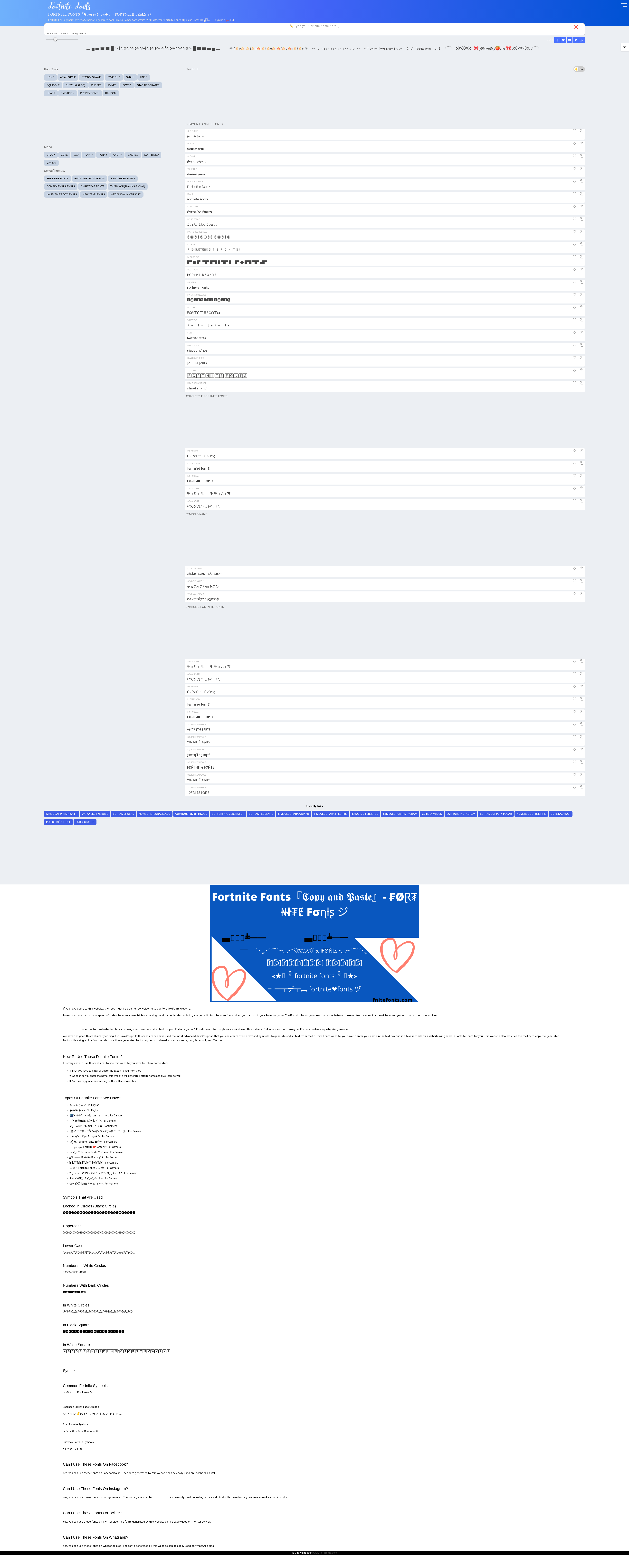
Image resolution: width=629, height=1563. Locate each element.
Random (110, 93)
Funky (103, 154)
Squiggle (53, 85)
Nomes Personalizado (154, 813)
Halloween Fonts (123, 178)
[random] (625, 47)
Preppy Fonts (89, 93)
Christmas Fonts (92, 186)
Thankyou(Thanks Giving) (127, 186)
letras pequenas (261, 813)
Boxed (127, 85)
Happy (89, 154)
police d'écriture (58, 822)
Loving (51, 162)
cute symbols (432, 813)
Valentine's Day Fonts (62, 194)
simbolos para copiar (293, 813)
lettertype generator (228, 813)
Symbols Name (92, 77)
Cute (64, 154)
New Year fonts (94, 194)
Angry (117, 154)
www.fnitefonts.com (325, 1552)
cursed (96, 85)
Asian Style (68, 77)
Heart (51, 93)
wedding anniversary (126, 194)
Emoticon (67, 93)
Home (50, 77)
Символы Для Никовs (191, 813)
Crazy (51, 154)
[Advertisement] (384, 97)
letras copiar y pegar (496, 813)
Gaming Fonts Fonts (61, 186)
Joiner (112, 85)
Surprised (151, 154)
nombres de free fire (531, 813)
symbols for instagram (400, 813)
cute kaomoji (560, 813)
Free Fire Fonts (57, 178)
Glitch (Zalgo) (75, 85)
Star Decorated (148, 85)
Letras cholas (123, 813)
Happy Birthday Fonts (89, 178)
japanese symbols (95, 813)
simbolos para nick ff (61, 813)
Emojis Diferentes (365, 813)
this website (160, 1497)
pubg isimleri (85, 822)
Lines (143, 77)
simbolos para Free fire (330, 813)
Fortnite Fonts (72, 1029)
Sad (76, 154)
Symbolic (113, 77)
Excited (133, 154)
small (130, 77)
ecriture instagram (461, 813)
